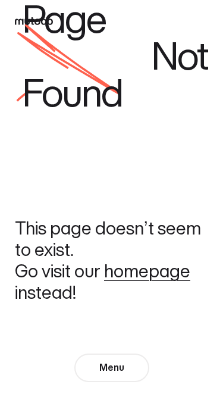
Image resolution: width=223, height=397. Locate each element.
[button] (111, 368)
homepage (147, 271)
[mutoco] (34, 19)
